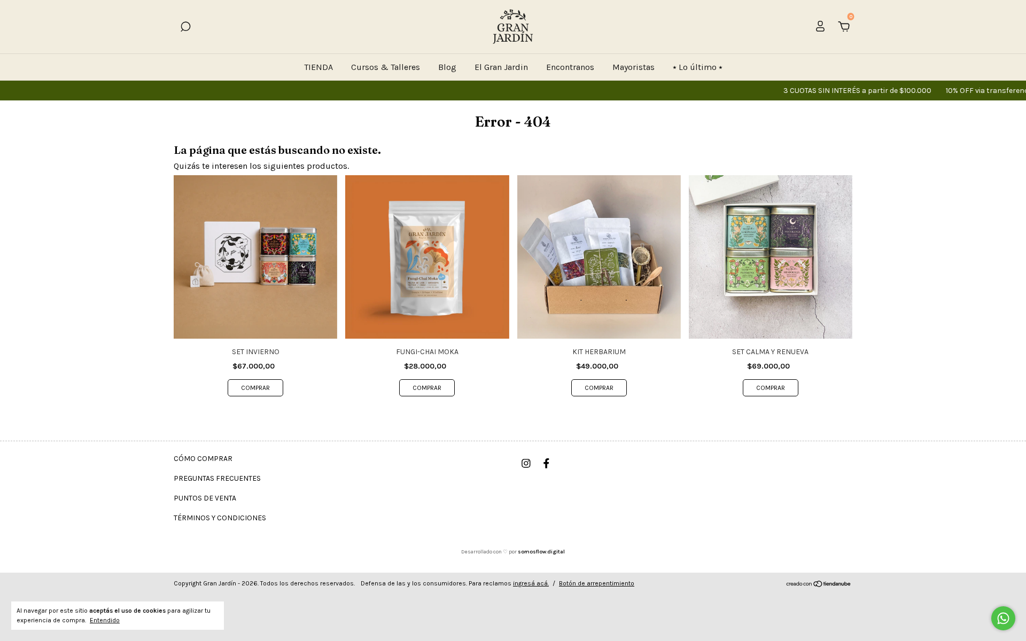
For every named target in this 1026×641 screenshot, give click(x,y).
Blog (447, 67)
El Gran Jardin (501, 67)
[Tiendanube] (819, 585)
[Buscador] (185, 27)
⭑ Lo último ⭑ (697, 67)
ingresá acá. (531, 583)
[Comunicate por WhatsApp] (1003, 618)
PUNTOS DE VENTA (205, 498)
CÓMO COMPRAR (203, 458)
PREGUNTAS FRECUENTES (217, 478)
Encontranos (570, 67)
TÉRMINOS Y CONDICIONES (220, 517)
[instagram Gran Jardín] (526, 463)
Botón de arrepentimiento (596, 583)
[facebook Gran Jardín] (546, 463)
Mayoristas (633, 67)
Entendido (105, 620)
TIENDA (318, 67)
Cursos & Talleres (385, 67)
